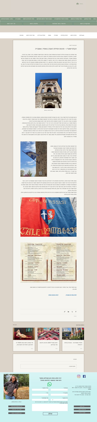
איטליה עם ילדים (41, 35)
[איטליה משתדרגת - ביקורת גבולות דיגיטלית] (73, 334)
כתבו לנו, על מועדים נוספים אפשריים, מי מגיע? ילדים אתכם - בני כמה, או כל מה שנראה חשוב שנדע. (51, 402)
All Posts (81, 35)
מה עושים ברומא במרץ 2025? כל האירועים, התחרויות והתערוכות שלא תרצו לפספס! (24, 344)
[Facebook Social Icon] (84, 376)
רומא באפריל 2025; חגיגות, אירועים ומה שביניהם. (49, 344)
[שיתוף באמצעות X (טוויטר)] (72, 311)
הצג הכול (15, 324)
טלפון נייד (66, 393)
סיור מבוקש (65, 398)
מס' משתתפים (45, 398)
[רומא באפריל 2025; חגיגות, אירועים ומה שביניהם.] (48, 334)
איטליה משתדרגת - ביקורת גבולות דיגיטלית (73, 344)
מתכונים (21, 35)
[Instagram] (78, 376)
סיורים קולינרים (64, 35)
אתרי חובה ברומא (30, 35)
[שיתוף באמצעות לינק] (64, 311)
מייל (47, 393)
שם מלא (66, 388)
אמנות (49, 35)
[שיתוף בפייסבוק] (76, 311)
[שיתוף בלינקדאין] (68, 311)
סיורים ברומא (73, 35)
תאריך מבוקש (45, 388)
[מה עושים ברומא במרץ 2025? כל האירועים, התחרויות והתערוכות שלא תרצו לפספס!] (24, 334)
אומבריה (56, 35)
